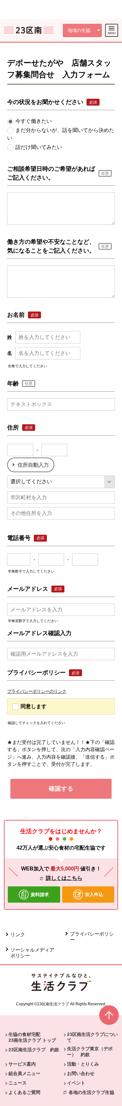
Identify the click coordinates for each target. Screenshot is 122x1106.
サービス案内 (22, 1064)
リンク (17, 934)
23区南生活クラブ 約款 (33, 1049)
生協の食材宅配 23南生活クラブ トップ (32, 1037)
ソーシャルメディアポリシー (32, 952)
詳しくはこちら (64, 878)
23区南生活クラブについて (92, 1037)
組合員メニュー (24, 1073)
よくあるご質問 (24, 1092)
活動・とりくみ (83, 1064)
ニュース (17, 1082)
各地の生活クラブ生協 (91, 1092)
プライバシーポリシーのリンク (36, 691)
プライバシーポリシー (92, 936)
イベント (76, 1082)
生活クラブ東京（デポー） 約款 (90, 1051)
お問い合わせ (80, 1073)
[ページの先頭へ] (109, 1017)
